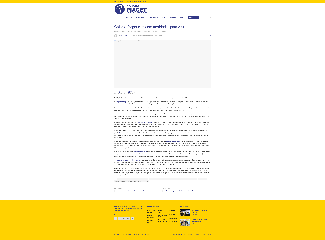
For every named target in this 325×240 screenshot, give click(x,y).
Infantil (115, 1)
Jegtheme (147, 234)
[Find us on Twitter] (120, 218)
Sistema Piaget (173, 221)
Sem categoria (173, 218)
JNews (119, 234)
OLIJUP (144, 1)
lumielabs (123, 181)
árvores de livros (122, 179)
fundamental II (202, 179)
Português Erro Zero (173, 215)
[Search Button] (210, 17)
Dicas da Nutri (151, 210)
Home (115, 22)
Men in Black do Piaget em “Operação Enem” (199, 211)
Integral (160, 210)
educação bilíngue (162, 179)
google (117, 181)
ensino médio (183, 179)
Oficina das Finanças (145, 122)
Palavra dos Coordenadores (162, 220)
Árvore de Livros (128, 108)
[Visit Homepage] (130, 9)
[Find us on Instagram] (124, 218)
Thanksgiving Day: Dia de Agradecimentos (199, 220)
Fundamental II (129, 1)
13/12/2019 (132, 35)
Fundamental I (121, 1)
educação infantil (173, 179)
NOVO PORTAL (193, 17)
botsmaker (132, 179)
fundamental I (193, 179)
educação (152, 179)
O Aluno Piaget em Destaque (162, 216)
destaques (145, 179)
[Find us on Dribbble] (132, 218)
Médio (135, 1)
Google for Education (173, 141)
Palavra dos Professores (172, 211)
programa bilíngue (143, 181)
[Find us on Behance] (128, 218)
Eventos (149, 215)
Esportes (140, 1)
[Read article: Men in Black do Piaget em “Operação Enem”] (185, 212)
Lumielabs (143, 114)
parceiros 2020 (132, 181)
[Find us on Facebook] (115, 218)
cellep (138, 179)
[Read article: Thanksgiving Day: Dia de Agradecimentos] (185, 222)
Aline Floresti (123, 35)
